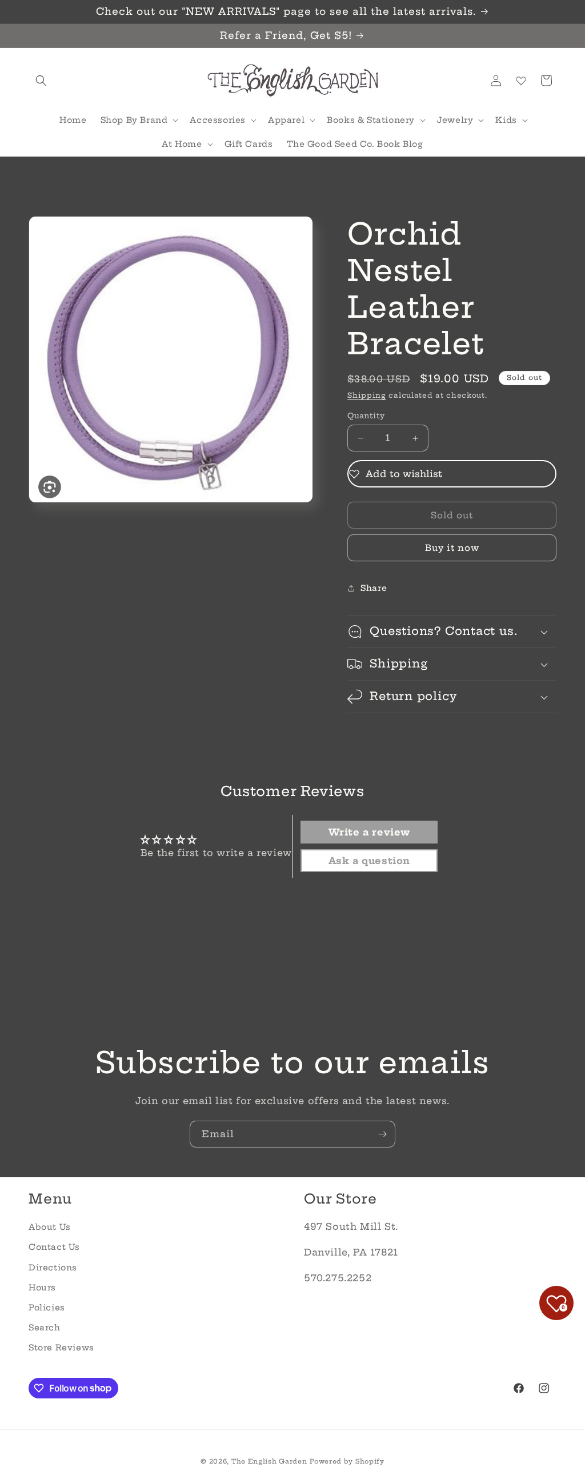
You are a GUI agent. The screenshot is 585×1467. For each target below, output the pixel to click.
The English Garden (269, 1461)
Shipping (366, 395)
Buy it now (452, 547)
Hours (42, 1287)
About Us (50, 1227)
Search (45, 1327)
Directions (53, 1267)
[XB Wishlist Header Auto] (521, 80)
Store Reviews (61, 1347)
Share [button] (373, 588)
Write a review (369, 832)
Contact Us (54, 1247)
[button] (41, 80)
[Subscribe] (382, 1134)
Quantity (365, 415)
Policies (47, 1307)
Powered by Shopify (347, 1461)
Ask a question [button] (369, 860)
